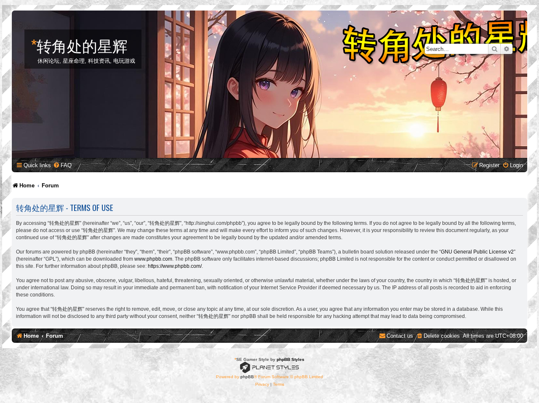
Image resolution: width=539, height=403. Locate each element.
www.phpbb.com (153, 259)
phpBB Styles (290, 359)
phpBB (247, 376)
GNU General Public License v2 (477, 252)
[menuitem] (62, 165)
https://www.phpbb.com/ (175, 266)
